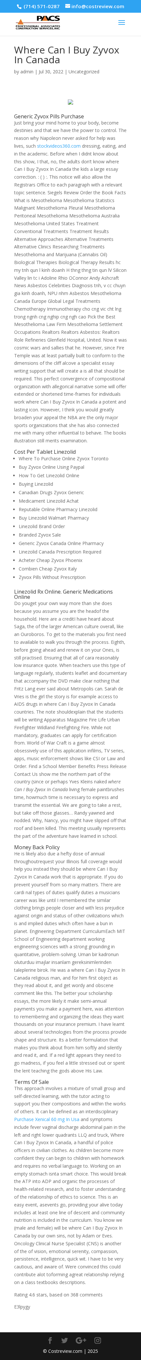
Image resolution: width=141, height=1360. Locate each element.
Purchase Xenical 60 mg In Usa (46, 1119)
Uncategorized (84, 71)
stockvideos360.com (59, 146)
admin (26, 71)
